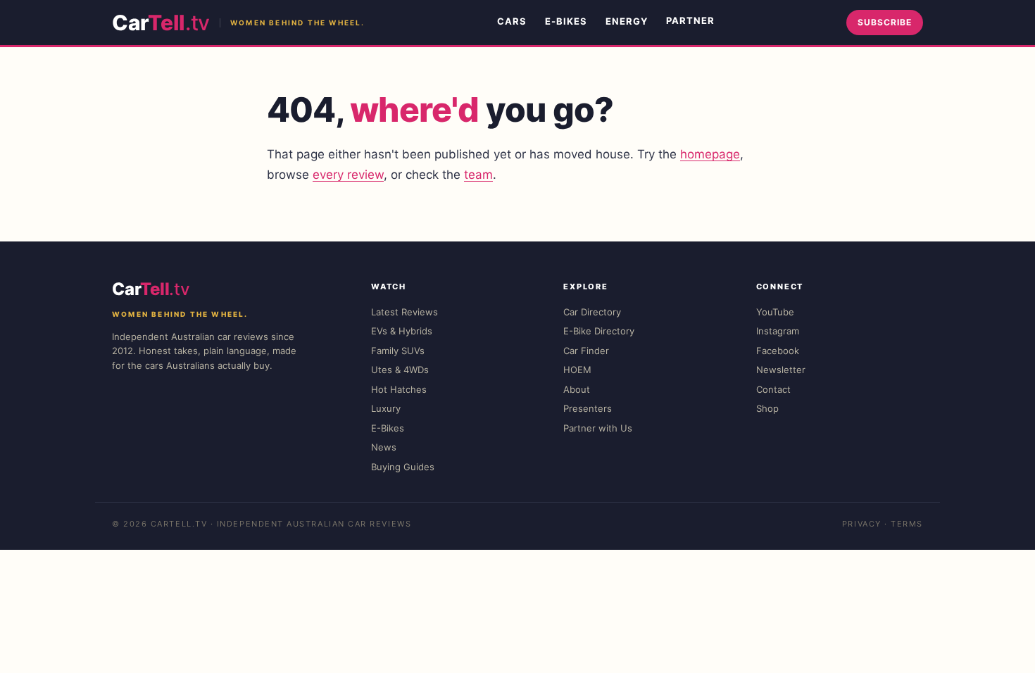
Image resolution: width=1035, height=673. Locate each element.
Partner (690, 20)
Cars (512, 21)
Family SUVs (398, 350)
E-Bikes (566, 21)
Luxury (386, 408)
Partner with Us (597, 428)
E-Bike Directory (598, 330)
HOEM (577, 369)
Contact (773, 389)
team (478, 175)
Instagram (777, 330)
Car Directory (592, 311)
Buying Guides (402, 466)
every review (348, 175)
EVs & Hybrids (401, 330)
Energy (627, 21)
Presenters (587, 408)
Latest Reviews (404, 311)
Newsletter (780, 369)
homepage (710, 154)
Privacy (862, 524)
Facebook (777, 350)
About (576, 389)
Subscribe (885, 22)
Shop (767, 408)
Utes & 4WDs (400, 369)
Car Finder (586, 350)
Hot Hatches (399, 389)
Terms (907, 524)
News (383, 447)
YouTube (775, 311)
